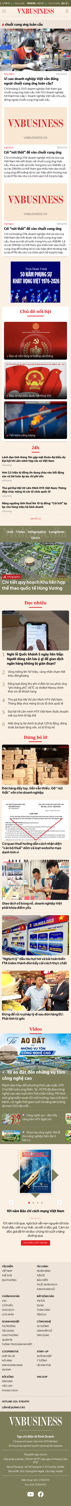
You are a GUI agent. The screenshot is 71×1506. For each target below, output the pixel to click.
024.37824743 (38, 1484)
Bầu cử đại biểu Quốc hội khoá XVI (29, 396)
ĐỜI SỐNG (8, 1376)
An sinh (6, 1369)
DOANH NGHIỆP (10, 1321)
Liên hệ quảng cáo (13, 1407)
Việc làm (7, 1385)
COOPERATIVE (10, 1351)
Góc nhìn (8, 1314)
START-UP (42, 1351)
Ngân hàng (44, 1270)
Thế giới (7, 1275)
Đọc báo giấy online (35, 1242)
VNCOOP (42, 1376)
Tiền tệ (41, 1275)
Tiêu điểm (9, 73)
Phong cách (10, 1390)
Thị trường (9, 1326)
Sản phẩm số (44, 1330)
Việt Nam (9, 147)
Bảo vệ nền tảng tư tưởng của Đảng (30, 356)
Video (20, 532)
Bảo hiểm (42, 1279)
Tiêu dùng (8, 1330)
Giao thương (10, 1335)
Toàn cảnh (43, 1309)
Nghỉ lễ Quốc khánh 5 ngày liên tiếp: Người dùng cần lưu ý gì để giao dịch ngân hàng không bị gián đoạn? (35, 658)
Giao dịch (8, 1309)
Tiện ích (41, 1314)
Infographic (37, 532)
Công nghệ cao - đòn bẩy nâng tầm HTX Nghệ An (39, 1117)
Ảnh (10, 532)
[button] (59, 1202)
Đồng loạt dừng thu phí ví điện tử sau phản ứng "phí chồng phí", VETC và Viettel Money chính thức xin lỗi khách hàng (37, 687)
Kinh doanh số (46, 1289)
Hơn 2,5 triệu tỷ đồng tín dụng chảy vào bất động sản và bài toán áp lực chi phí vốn (33, 474)
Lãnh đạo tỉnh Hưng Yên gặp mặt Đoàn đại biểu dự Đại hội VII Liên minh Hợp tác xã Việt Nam (33, 459)
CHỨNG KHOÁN (10, 1296)
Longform (56, 532)
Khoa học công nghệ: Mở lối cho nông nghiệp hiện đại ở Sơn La (41, 1136)
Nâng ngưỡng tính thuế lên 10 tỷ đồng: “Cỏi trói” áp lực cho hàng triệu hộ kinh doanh (34, 505)
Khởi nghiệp (44, 1355)
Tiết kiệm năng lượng (21, 435)
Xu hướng (43, 1326)
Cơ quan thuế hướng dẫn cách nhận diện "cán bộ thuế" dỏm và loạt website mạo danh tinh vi (32, 848)
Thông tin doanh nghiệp (17, 1344)
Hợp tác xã (8, 1355)
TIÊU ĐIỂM (7, 1266)
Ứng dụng (43, 1335)
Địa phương (9, 1279)
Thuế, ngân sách (47, 1284)
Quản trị (7, 1339)
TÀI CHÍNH (42, 1266)
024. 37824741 (21, 1401)
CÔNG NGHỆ (44, 1321)
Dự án (40, 1305)
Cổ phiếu (7, 1305)
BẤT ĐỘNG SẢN (45, 1296)
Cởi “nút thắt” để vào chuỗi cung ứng (32, 152)
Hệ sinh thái (44, 1365)
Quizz (35, 538)
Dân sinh (7, 1381)
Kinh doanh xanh (12, 1365)
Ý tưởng (42, 1360)
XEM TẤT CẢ (35, 519)
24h (4, 1300)
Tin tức (41, 1300)
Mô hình (7, 1360)
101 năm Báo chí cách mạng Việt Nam (35, 1211)
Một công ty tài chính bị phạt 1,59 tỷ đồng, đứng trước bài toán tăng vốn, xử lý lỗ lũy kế (37, 725)
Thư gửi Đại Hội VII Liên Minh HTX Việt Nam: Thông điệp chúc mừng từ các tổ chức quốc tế (34, 489)
